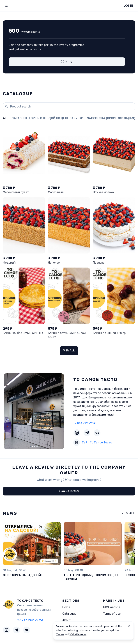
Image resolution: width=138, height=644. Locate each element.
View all (69, 350)
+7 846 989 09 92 (84, 423)
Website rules (78, 634)
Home (66, 607)
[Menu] (6, 5)
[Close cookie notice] (129, 626)
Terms (60, 634)
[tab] (30, 446)
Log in (128, 5)
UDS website (111, 607)
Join (64, 61)
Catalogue (69, 613)
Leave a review (69, 491)
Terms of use (112, 613)
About (66, 620)
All (5, 118)
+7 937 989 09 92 (30, 619)
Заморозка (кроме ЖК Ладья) (111, 118)
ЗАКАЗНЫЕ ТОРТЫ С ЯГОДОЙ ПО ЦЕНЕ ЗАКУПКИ (48, 118)
